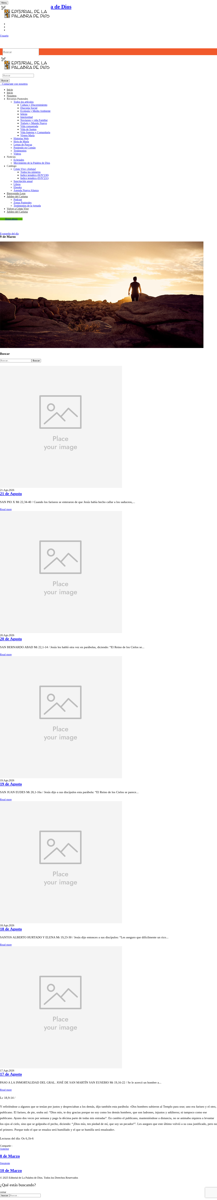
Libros (17, 184)
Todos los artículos (24, 101)
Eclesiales (19, 159)
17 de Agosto (11, 1074)
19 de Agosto (11, 784)
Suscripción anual (23, 181)
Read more (6, 509)
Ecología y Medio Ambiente (35, 111)
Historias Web (21, 138)
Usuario (4, 35)
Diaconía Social (28, 108)
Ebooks (18, 187)
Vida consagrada (29, 126)
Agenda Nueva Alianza (26, 190)
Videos (17, 153)
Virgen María (27, 135)
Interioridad (26, 117)
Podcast (18, 199)
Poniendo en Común (25, 147)
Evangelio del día (9, 233)
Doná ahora (11, 219)
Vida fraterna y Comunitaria (35, 132)
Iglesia (23, 114)
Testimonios (20, 150)
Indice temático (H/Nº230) (34, 175)
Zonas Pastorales (23, 202)
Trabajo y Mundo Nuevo (33, 123)
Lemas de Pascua (23, 144)
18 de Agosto (11, 929)
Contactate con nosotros (15, 83)
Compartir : (6, 1145)
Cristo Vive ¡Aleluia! (25, 169)
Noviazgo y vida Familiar (34, 120)
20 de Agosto (11, 639)
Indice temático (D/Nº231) (34, 178)
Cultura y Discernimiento (33, 104)
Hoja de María (21, 141)
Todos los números (30, 172)
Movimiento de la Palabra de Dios (32, 162)
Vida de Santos (28, 129)
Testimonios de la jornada (27, 205)
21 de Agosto (11, 493)
